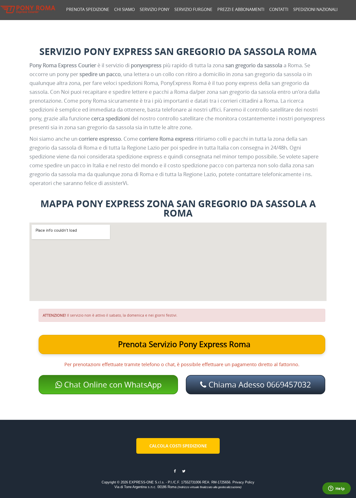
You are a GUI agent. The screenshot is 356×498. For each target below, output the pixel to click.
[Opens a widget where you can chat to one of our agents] (336, 488)
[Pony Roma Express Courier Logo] (27, 9)
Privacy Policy (243, 482)
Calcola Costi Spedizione (178, 446)
